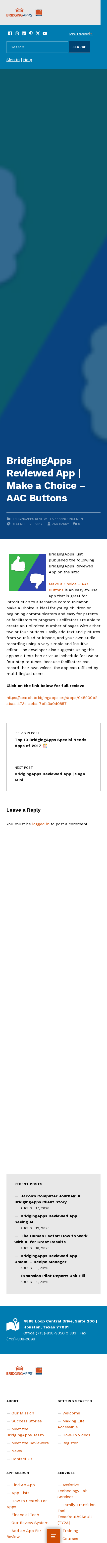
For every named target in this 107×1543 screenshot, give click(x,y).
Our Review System (30, 1522)
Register (70, 1443)
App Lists (20, 1492)
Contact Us (22, 1459)
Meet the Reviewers (30, 1443)
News (16, 1451)
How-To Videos (76, 1435)
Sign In (13, 59)
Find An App (23, 1484)
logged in (41, 824)
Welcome (71, 1413)
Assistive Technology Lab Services (72, 1490)
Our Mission (22, 1413)
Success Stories (26, 1421)
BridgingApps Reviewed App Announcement (48, 519)
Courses (70, 1538)
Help (27, 59)
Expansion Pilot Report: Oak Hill (53, 1275)
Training (70, 1530)
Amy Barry (60, 524)
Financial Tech (25, 1514)
